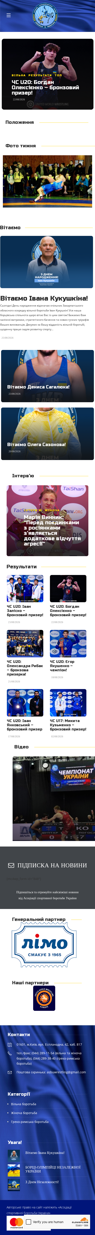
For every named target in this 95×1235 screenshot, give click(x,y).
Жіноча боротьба (24, 1113)
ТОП (59, 75)
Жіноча (19, 75)
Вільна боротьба (23, 1104)
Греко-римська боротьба (30, 1122)
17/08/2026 (14, 736)
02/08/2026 (57, 736)
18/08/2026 (57, 677)
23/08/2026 (15, 393)
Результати (41, 75)
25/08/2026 (7, 337)
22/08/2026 (57, 622)
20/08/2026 (15, 451)
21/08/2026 (19, 99)
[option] (47, 74)
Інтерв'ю (33, 510)
